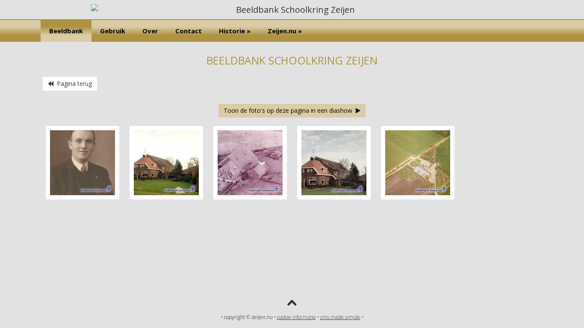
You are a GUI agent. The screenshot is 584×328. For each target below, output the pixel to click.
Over (150, 30)
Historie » (235, 30)
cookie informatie (296, 317)
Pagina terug (72, 83)
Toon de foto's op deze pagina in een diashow (290, 110)
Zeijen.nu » (285, 30)
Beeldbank (66, 30)
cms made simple (340, 317)
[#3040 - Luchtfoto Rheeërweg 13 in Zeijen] (417, 197)
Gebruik (112, 30)
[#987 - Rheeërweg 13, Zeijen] (166, 197)
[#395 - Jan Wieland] (82, 197)
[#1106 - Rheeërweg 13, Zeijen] (250, 197)
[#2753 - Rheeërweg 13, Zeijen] (334, 197)
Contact (188, 30)
